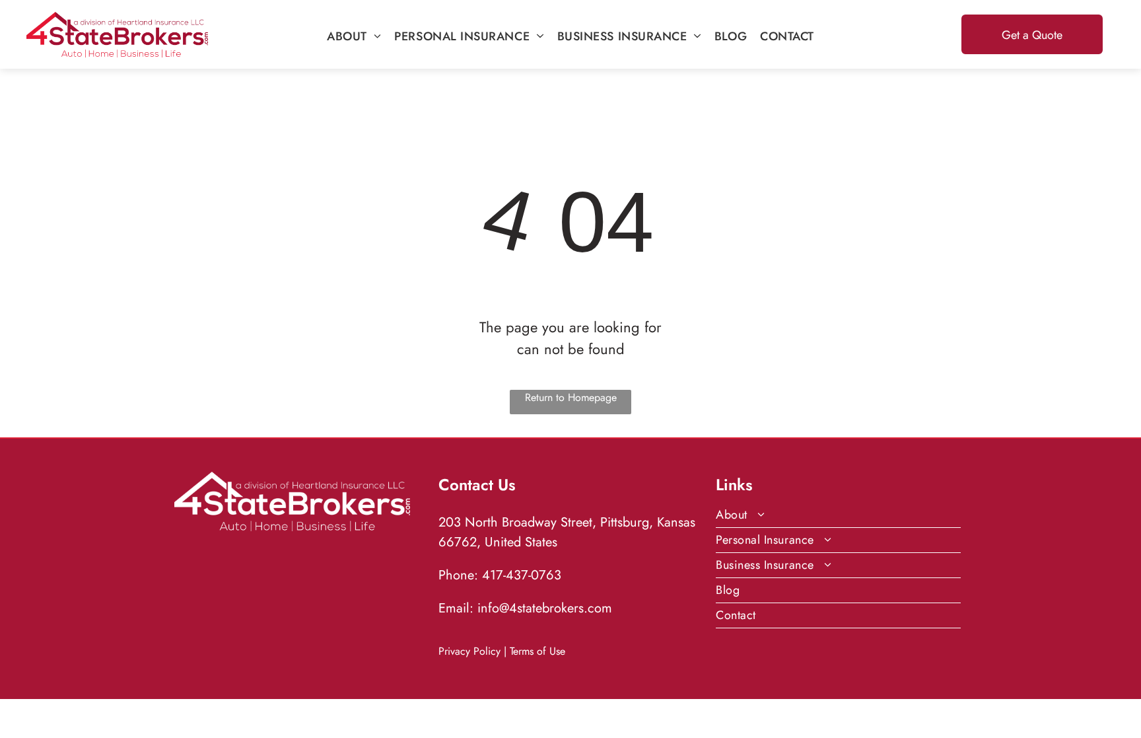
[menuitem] (354, 36)
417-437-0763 (521, 575)
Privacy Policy (469, 651)
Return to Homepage (571, 397)
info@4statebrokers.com (544, 608)
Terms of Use (537, 651)
